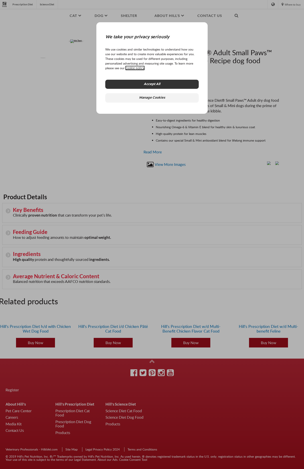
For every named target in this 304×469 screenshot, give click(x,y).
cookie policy (135, 68)
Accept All (152, 84)
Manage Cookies (152, 97)
